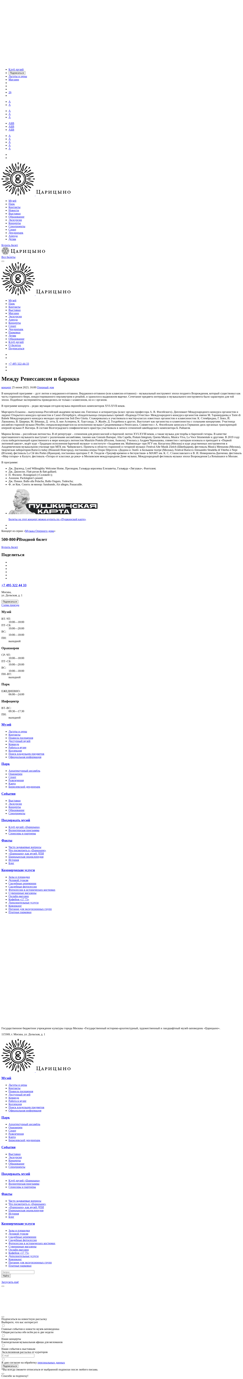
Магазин (14, 313)
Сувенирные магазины (22, 893)
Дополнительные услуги (24, 902)
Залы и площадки (19, 877)
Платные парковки (20, 912)
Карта (12, 783)
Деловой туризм (18, 880)
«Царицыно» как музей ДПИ (26, 853)
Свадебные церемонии (22, 883)
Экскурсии (15, 219)
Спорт (12, 229)
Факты (6, 840)
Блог (11, 863)
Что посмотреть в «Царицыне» (27, 850)
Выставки (15, 213)
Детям (12, 239)
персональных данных (51, 1362)
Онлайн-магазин (19, 896)
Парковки (14, 332)
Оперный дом (45, 387)
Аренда (13, 235)
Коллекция (15, 750)
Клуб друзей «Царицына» (24, 827)
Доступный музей (19, 741)
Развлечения (16, 780)
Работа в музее (17, 747)
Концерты (15, 223)
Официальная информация (25, 757)
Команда (14, 744)
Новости (14, 210)
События (8, 794)
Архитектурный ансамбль (24, 770)
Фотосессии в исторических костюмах (32, 889)
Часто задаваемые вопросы (25, 847)
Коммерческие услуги (18, 870)
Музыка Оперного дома (39, 530)
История (14, 859)
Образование (16, 216)
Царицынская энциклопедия (26, 856)
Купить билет (9, 245)
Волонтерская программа (24, 830)
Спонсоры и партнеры (22, 833)
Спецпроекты (17, 226)
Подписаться (16, 348)
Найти (6, 1275)
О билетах (15, 345)
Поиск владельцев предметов (26, 753)
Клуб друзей (16, 342)
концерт (6, 387)
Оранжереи (15, 773)
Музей (12, 200)
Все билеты (8, 257)
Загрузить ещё (10, 1282)
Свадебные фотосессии (23, 886)
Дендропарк (16, 232)
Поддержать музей (15, 820)
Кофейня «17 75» (19, 899)
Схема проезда (10, 605)
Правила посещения (21, 737)
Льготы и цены (18, 731)
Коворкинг (15, 905)
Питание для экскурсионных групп (30, 909)
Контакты (14, 207)
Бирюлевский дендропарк (24, 786)
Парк (12, 203)
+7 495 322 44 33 (14, 585)
